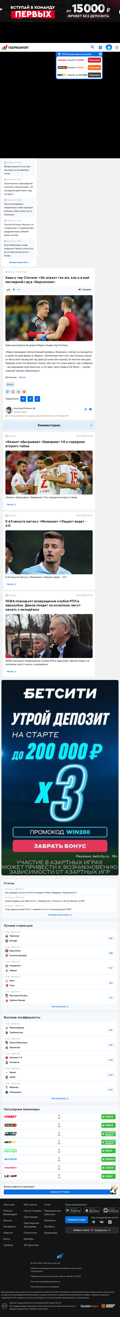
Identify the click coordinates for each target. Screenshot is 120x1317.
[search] (92, 47)
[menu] (117, 47)
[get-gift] (100, 48)
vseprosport (15, 47)
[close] (100, 54)
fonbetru (60, 658)
